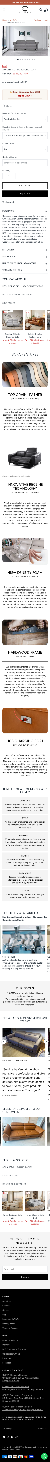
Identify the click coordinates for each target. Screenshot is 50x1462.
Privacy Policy (8, 1323)
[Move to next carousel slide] (46, 1041)
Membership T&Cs (10, 1319)
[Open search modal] (40, 9)
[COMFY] (25, 9)
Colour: (8, 143)
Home (4, 20)
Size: (22, 128)
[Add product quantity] (13, 176)
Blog (4, 1315)
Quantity (6, 170)
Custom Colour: (9, 157)
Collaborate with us (11, 1354)
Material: (14, 113)
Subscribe (43, 1429)
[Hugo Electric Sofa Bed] (35, 1201)
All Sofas (13, 20)
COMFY (19, 1447)
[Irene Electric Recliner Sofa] (23, 1042)
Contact (6, 1305)
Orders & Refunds (10, 1340)
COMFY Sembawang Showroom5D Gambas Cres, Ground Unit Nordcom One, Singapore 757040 (23, 1398)
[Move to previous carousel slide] (3, 1041)
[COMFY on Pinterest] (12, 1437)
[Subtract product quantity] (5, 176)
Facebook (6, 1363)
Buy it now (25, 193)
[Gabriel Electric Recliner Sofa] (35, 320)
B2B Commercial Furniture (14, 1349)
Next (46, 20)
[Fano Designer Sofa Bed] (12, 1201)
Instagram (6, 1358)
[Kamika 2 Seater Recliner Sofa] (12, 320)
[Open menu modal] (4, 9)
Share (9, 106)
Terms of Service (9, 1328)
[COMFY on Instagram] (8, 1437)
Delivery (5, 1345)
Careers (5, 1310)
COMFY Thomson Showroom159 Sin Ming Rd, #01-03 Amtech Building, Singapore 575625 (21, 1378)
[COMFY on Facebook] (4, 1437)
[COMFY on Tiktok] (16, 1437)
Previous (37, 20)
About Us (6, 1301)
